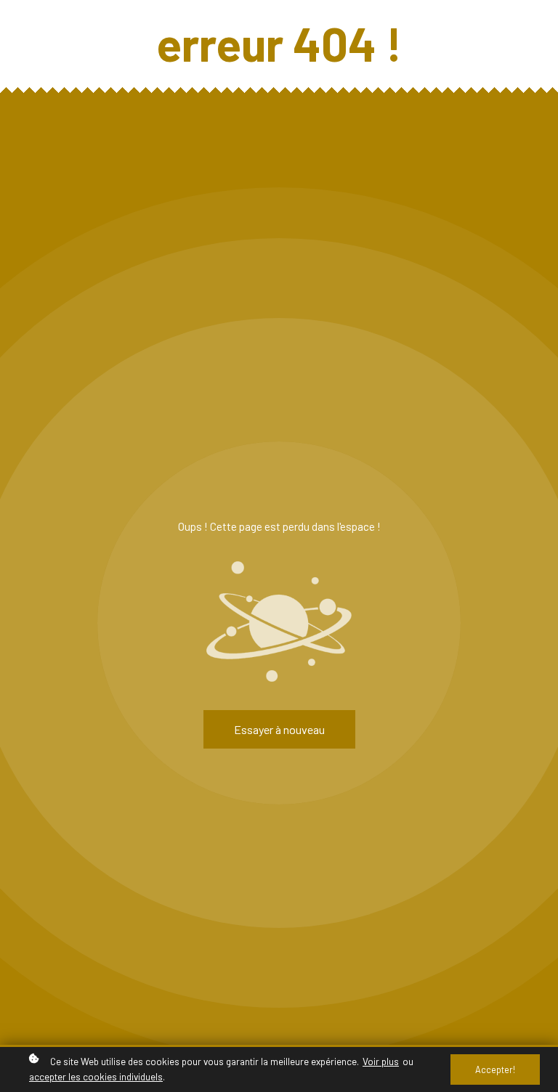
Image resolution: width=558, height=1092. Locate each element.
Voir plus (381, 1061)
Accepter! (495, 1069)
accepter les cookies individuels (96, 1076)
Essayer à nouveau (279, 729)
